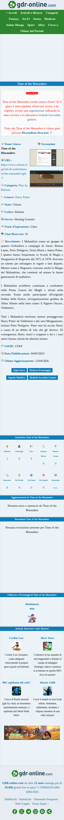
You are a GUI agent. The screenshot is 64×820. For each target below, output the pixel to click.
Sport (30, 25)
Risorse (44, 628)
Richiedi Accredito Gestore (43, 377)
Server (8, 219)
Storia (37, 18)
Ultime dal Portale (32, 31)
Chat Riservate (13, 234)
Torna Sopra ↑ (40, 803)
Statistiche (25, 799)
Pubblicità (11, 799)
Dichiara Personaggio (40, 370)
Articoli (19, 628)
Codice (8, 212)
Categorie (52, 12)
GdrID (8, 346)
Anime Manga (15, 25)
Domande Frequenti (46, 799)
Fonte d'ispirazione (16, 226)
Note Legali (22, 803)
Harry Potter (22, 197)
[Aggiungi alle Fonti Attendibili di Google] (43, 813)
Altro (41, 25)
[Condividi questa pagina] (49, 813)
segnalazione (36, 110)
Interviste (28, 628)
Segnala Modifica (16, 377)
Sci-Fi (26, 18)
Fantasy (14, 18)
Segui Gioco (19, 370)
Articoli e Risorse (31, 12)
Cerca (53, 25)
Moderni (49, 18)
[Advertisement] (32, 57)
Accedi (11, 12)
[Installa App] (36, 813)
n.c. (55, 487)
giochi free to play (24, 787)
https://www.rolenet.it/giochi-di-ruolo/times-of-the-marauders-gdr (14, 169)
